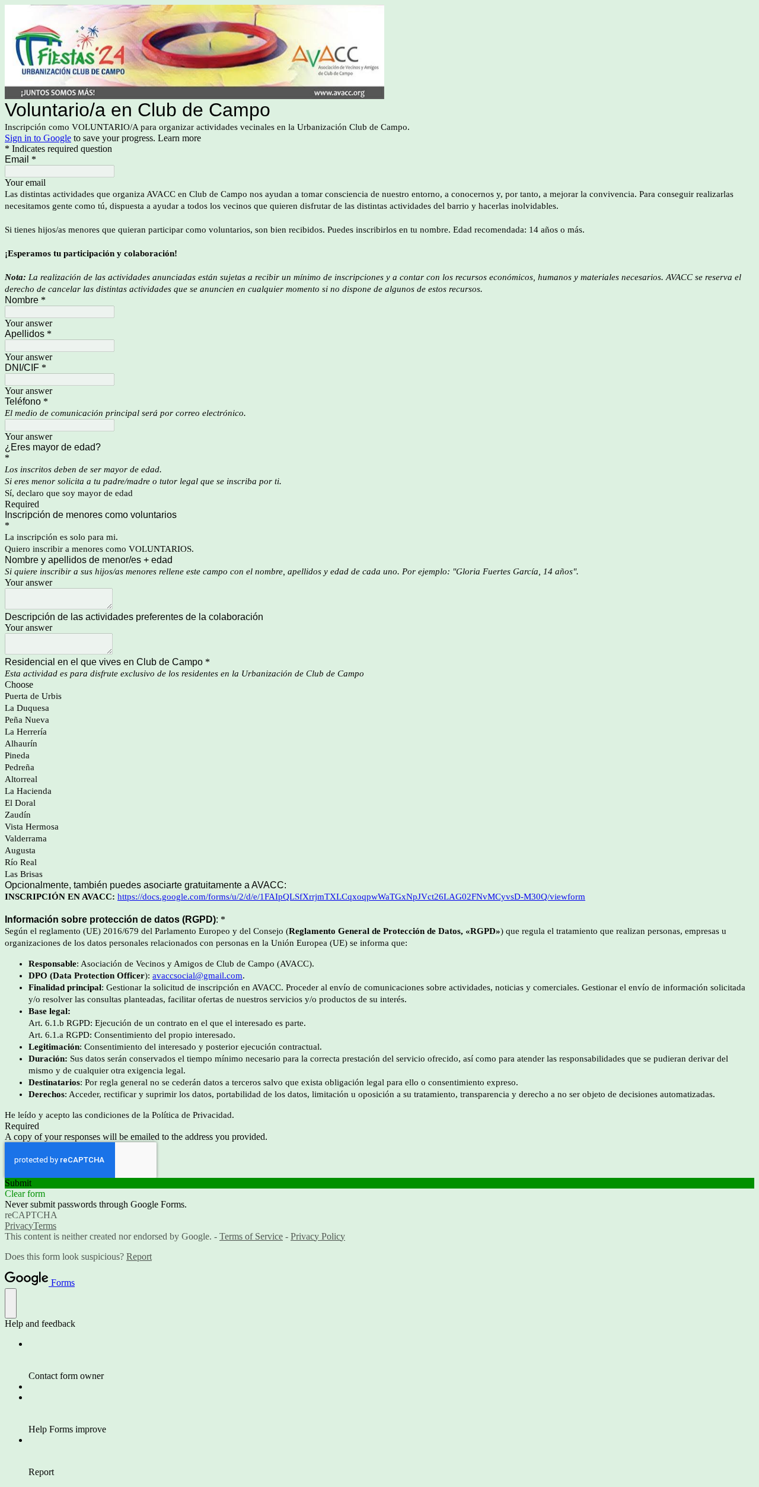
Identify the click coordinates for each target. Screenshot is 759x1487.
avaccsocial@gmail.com (197, 975)
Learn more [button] (179, 138)
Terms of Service (251, 1236)
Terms (44, 1226)
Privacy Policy (318, 1236)
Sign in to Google (38, 138)
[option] (379, 684)
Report (139, 1256)
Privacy (19, 1226)
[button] (379, 1183)
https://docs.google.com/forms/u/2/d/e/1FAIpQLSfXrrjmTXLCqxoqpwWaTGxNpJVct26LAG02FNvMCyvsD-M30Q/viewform (351, 896)
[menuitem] (391, 1360)
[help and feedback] (11, 1303)
